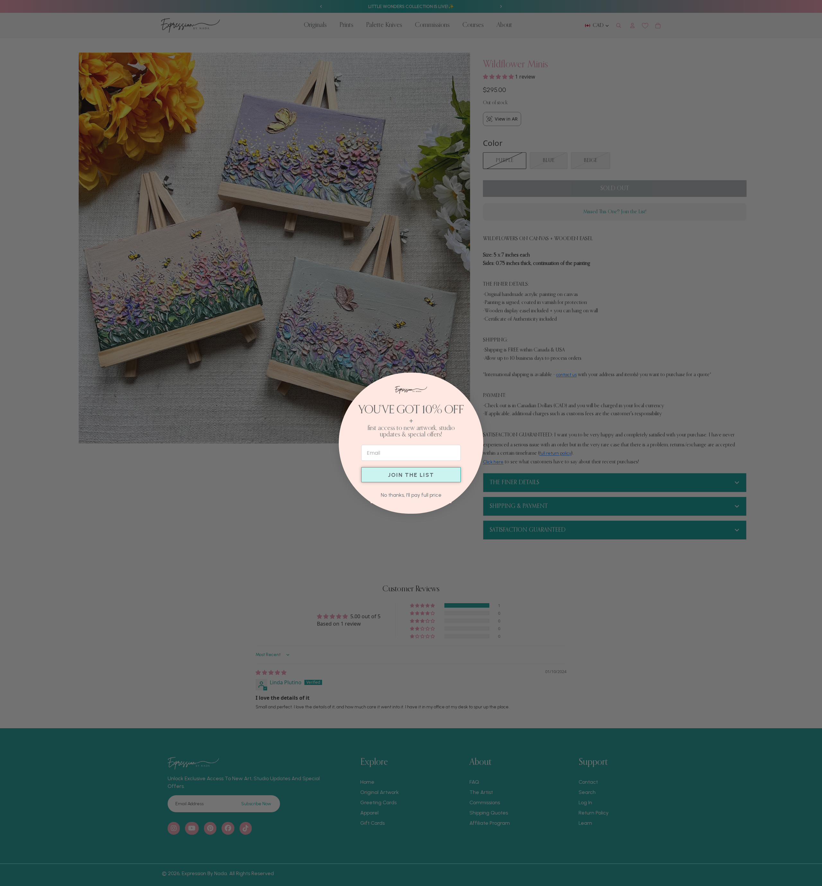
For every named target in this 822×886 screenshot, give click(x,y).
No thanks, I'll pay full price (411, 495)
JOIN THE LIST (411, 474)
